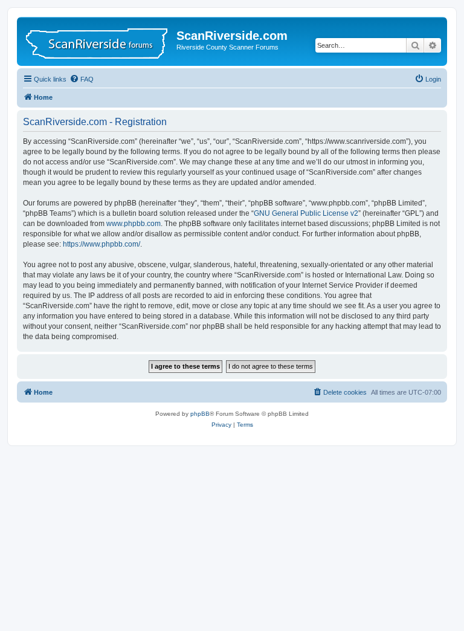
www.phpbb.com (133, 223)
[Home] (98, 41)
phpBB (200, 413)
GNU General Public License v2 (306, 213)
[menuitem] (81, 79)
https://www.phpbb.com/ (101, 244)
